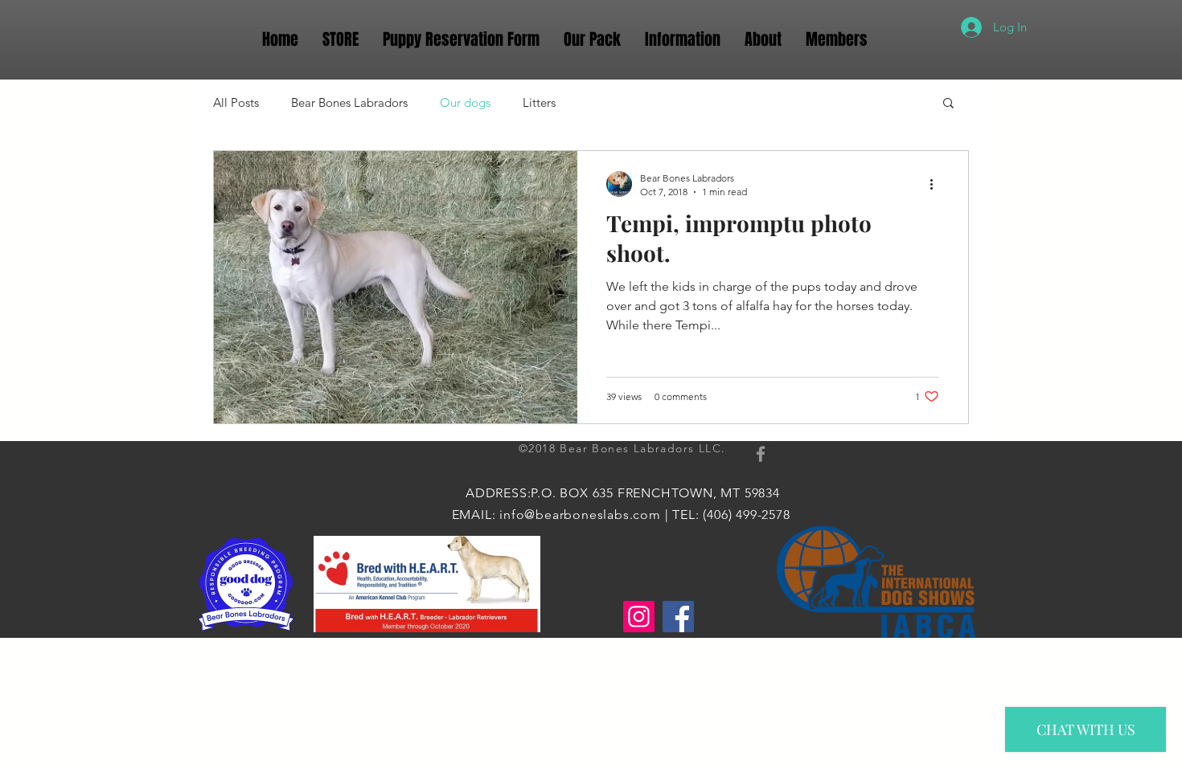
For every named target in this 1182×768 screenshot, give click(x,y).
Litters (539, 102)
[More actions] (936, 184)
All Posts (236, 102)
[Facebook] (678, 616)
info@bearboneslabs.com (580, 514)
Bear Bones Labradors (349, 102)
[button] (948, 104)
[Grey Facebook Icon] (760, 453)
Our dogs (465, 102)
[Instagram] (639, 616)
